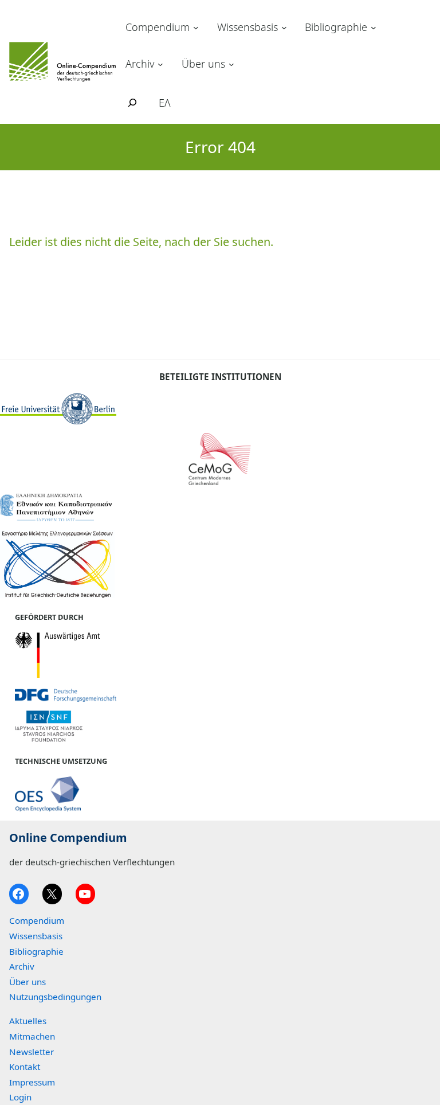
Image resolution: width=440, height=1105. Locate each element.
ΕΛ (165, 103)
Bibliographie (336, 27)
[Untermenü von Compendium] (196, 27)
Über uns (203, 64)
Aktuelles (27, 1020)
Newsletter (31, 1051)
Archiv (139, 64)
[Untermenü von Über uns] (231, 64)
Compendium (157, 27)
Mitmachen (32, 1036)
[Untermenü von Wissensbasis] (284, 27)
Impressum (32, 1082)
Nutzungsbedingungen (55, 996)
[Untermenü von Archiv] (160, 64)
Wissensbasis (247, 27)
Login (20, 1097)
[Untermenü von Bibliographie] (373, 27)
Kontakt (24, 1066)
